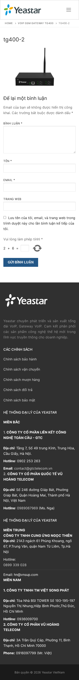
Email (9, 180)
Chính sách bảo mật (19, 400)
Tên (7, 161)
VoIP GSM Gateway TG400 (35, 23)
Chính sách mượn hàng (21, 379)
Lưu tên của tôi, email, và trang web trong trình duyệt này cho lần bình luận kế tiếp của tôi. (39, 223)
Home (9, 23)
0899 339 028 (15, 565)
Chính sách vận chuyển (21, 369)
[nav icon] (68, 9)
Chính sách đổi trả (17, 390)
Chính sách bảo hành (20, 359)
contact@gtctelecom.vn (33, 468)
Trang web (12, 199)
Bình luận (13, 123)
